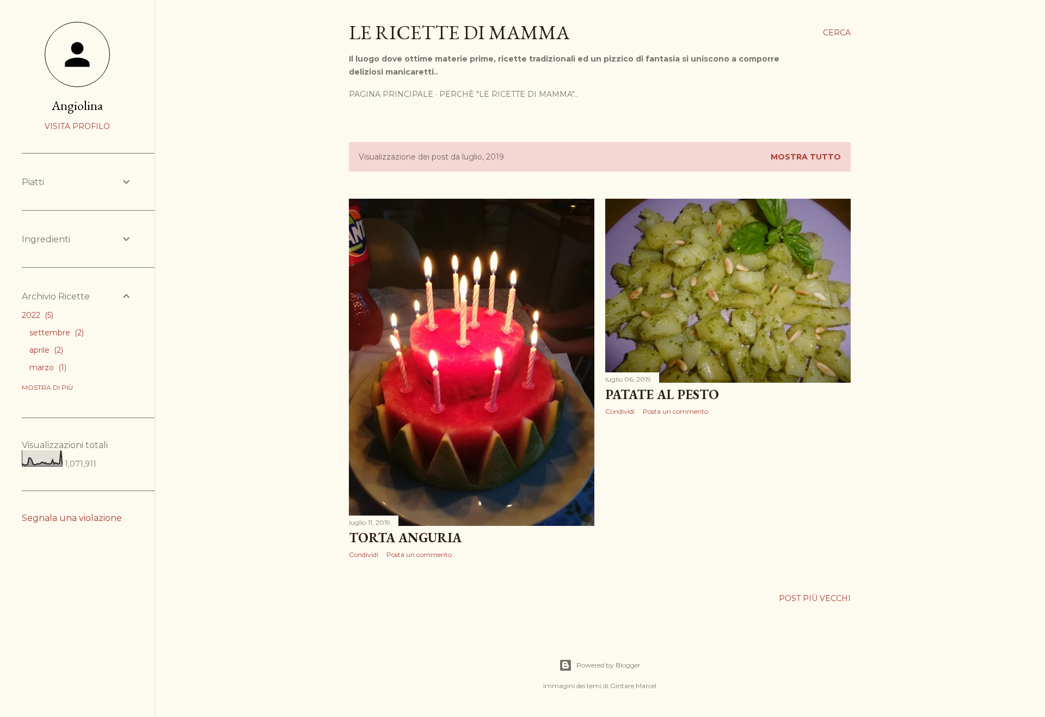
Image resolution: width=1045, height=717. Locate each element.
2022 (36, 315)
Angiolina (77, 105)
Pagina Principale (391, 94)
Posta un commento (419, 554)
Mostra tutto (806, 157)
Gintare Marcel (633, 686)
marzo (46, 367)
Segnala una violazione (72, 518)
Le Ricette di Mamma (459, 32)
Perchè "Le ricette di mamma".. (508, 94)
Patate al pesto (662, 394)
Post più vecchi (815, 598)
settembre (55, 333)
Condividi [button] (363, 554)
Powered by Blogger (608, 665)
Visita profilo (77, 126)
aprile (45, 350)
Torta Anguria (405, 537)
